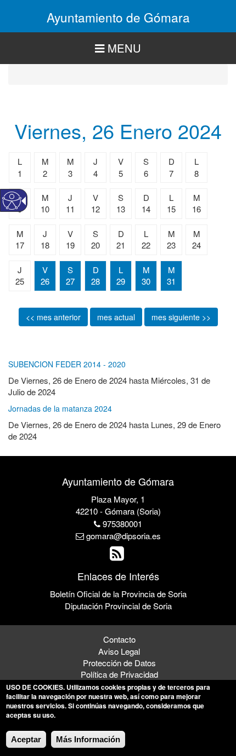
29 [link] (120, 281)
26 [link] (45, 281)
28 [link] (95, 281)
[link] (118, 556)
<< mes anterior (53, 316)
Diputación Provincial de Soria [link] (118, 605)
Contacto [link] (119, 639)
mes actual (116, 316)
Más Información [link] (88, 739)
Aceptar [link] (26, 739)
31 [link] (171, 281)
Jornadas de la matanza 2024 (60, 408)
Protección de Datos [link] (119, 662)
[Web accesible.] (12, 200)
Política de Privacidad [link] (119, 674)
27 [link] (70, 281)
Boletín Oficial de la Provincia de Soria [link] (118, 593)
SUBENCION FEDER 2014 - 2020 (67, 364)
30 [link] (146, 281)
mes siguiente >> (181, 316)
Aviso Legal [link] (119, 651)
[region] (118, 48)
